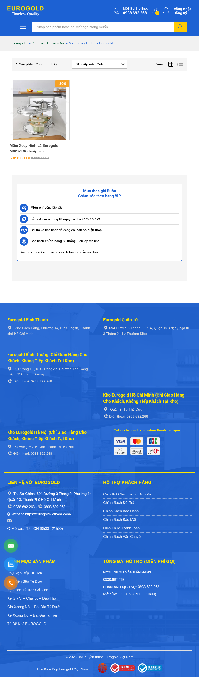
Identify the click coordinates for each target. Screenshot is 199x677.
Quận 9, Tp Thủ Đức (125, 409)
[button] (34, 138)
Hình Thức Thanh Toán (121, 528)
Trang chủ (20, 43)
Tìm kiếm (180, 27)
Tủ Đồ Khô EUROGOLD (26, 624)
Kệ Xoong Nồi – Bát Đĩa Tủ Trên (32, 615)
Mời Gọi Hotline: (135, 8)
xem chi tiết (91, 219)
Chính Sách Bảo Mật (119, 520)
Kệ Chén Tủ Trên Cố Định (27, 590)
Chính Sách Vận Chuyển (122, 536)
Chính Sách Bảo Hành (121, 511)
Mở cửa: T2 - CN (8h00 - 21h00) (37, 528)
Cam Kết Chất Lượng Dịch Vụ (127, 494)
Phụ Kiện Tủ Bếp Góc (48, 43)
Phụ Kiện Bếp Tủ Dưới (25, 581)
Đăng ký (180, 13)
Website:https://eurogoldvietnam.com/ (41, 514)
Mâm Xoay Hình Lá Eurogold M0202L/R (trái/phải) (34, 148)
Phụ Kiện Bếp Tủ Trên (24, 573)
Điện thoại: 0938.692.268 (32, 381)
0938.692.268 (24, 507)
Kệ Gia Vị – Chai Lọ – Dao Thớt (32, 598)
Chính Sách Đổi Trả (118, 503)
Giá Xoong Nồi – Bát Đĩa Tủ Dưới (33, 607)
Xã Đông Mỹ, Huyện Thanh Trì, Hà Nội (43, 447)
